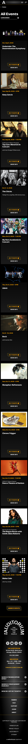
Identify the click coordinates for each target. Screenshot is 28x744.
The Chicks (7, 191)
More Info (14, 67)
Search (26, 2)
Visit (14, 703)
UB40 (4, 288)
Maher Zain (7, 578)
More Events (14, 608)
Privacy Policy (14, 728)
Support (14, 706)
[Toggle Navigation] (22, 2)
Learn (14, 709)
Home (4, 7)
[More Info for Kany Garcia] (14, 81)
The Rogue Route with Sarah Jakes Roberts (12, 532)
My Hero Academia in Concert (11, 241)
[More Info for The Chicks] (14, 178)
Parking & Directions (13, 667)
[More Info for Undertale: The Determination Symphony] (14, 32)
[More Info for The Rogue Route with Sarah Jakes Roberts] (14, 516)
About (14, 712)
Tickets (14, 699)
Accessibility (14, 731)
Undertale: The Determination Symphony (13, 47)
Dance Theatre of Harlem (13, 483)
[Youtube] (12, 643)
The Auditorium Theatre (3, 2)
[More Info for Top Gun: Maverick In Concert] (14, 129)
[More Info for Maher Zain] (14, 564)
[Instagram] (16, 643)
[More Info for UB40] (14, 274)
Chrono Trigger (9, 433)
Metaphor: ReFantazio (12, 385)
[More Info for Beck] (14, 323)
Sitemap (14, 734)
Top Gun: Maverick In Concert (11, 145)
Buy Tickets (13, 64)
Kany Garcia (7, 95)
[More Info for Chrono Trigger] (14, 419)
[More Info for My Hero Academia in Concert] (14, 226)
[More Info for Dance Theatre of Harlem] (14, 468)
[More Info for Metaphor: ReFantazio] (14, 371)
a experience (14, 739)
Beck (4, 336)
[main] (14, 311)
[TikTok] (20, 643)
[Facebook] (7, 643)
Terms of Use (14, 725)
